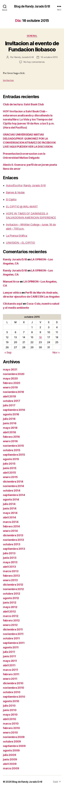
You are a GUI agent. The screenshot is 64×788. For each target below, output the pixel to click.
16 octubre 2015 (49, 57)
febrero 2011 (11, 674)
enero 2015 (10, 477)
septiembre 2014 (14, 495)
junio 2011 (9, 656)
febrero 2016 (11, 436)
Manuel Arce (11, 281)
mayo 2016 (10, 427)
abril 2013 (9, 566)
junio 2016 (9, 423)
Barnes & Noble (15, 192)
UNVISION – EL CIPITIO (20, 242)
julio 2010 (9, 705)
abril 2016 (9, 432)
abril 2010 (9, 719)
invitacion (8, 80)
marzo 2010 (10, 723)
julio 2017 (9, 405)
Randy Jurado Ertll (24, 57)
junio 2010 (9, 710)
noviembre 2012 (13, 589)
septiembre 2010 (14, 696)
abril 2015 (9, 472)
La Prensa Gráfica (16, 235)
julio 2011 (9, 651)
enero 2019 (10, 387)
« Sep (7, 352)
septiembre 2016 (14, 409)
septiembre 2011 (14, 642)
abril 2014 (9, 517)
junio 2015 (9, 468)
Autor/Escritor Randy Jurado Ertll (26, 185)
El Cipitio (11, 199)
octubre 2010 (11, 692)
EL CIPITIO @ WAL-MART (22, 206)
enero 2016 (10, 441)
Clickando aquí (12, 303)
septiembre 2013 (14, 548)
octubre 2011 (11, 638)
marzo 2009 (11, 768)
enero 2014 (10, 530)
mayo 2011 (10, 660)
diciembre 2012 (13, 584)
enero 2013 (10, 580)
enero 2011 (10, 678)
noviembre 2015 (13, 445)
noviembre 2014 (13, 486)
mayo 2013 (10, 562)
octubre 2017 (11, 400)
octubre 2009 (12, 741)
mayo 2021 (10, 369)
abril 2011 (9, 665)
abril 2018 (9, 396)
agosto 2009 (11, 750)
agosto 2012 (11, 598)
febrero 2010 (11, 728)
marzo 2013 (10, 571)
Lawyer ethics (12, 292)
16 (40, 337)
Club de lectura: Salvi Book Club (23, 104)
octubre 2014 (11, 490)
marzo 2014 (10, 521)
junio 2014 (9, 508)
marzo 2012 (10, 616)
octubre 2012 (11, 593)
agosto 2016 (11, 414)
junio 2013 (9, 557)
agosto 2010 (11, 701)
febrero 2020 (11, 383)
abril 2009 (9, 763)
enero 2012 (10, 625)
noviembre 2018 (13, 391)
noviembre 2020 (13, 374)
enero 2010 (10, 732)
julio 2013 (9, 553)
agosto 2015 (11, 459)
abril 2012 (9, 611)
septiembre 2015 (14, 454)
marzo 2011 (10, 669)
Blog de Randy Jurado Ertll (32, 6)
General (32, 36)
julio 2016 (9, 418)
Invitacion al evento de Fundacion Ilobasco (32, 46)
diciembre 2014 (13, 481)
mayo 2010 (10, 714)
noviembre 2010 (13, 687)
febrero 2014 (11, 526)
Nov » (56, 352)
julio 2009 (9, 754)
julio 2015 (9, 463)
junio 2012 (9, 602)
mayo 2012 (10, 607)
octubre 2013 (11, 544)
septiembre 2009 (14, 746)
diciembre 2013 (13, 535)
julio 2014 (9, 504)
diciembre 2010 (13, 683)
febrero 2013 (11, 575)
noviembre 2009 (14, 737)
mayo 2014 (10, 512)
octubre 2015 (11, 450)
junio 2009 (10, 759)
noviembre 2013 (13, 539)
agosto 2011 (11, 647)
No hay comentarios (34, 62)
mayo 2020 (10, 378)
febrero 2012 (11, 620)
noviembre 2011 (13, 633)
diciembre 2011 (13, 629)
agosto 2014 (11, 499)
